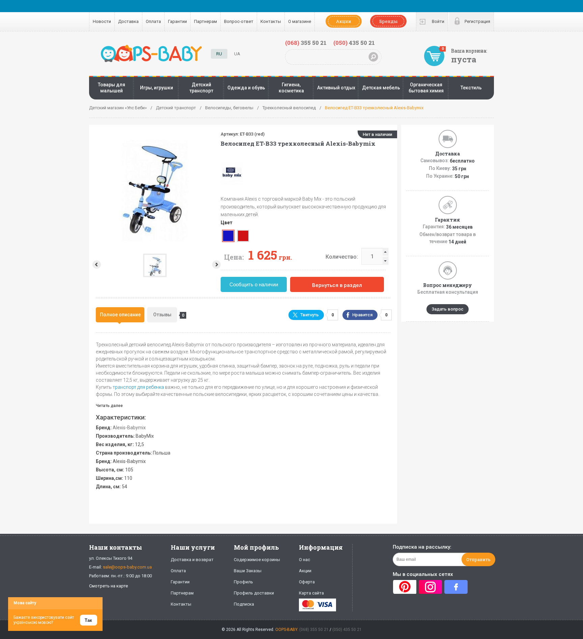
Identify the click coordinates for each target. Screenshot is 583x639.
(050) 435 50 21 (347, 629)
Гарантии (177, 21)
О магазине (299, 21)
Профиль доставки (254, 593)
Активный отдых (336, 87)
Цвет (226, 222)
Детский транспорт (201, 87)
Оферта (307, 581)
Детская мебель (381, 87)
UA (237, 53)
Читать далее (109, 405)
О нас (304, 559)
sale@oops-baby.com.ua (127, 567)
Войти (438, 21)
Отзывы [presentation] (165, 315)
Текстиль (471, 87)
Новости (102, 21)
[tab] (120, 314)
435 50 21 (354, 43)
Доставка (128, 21)
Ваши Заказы (247, 570)
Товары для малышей (111, 87)
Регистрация (477, 21)
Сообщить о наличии (253, 284)
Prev (96, 264)
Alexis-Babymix (129, 427)
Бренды (388, 21)
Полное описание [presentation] (120, 314)
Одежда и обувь (246, 87)
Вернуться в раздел (337, 285)
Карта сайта (311, 593)
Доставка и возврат (192, 559)
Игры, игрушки (156, 87)
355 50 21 (306, 43)
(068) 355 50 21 (314, 629)
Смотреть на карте (108, 585)
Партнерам (205, 21)
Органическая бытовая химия (426, 87)
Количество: (342, 257)
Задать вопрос (448, 309)
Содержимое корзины (257, 559)
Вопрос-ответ (238, 21)
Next (217, 264)
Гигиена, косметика (291, 87)
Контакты (270, 21)
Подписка (244, 604)
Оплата (153, 21)
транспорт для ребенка (138, 387)
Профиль (243, 581)
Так (88, 620)
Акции (343, 21)
